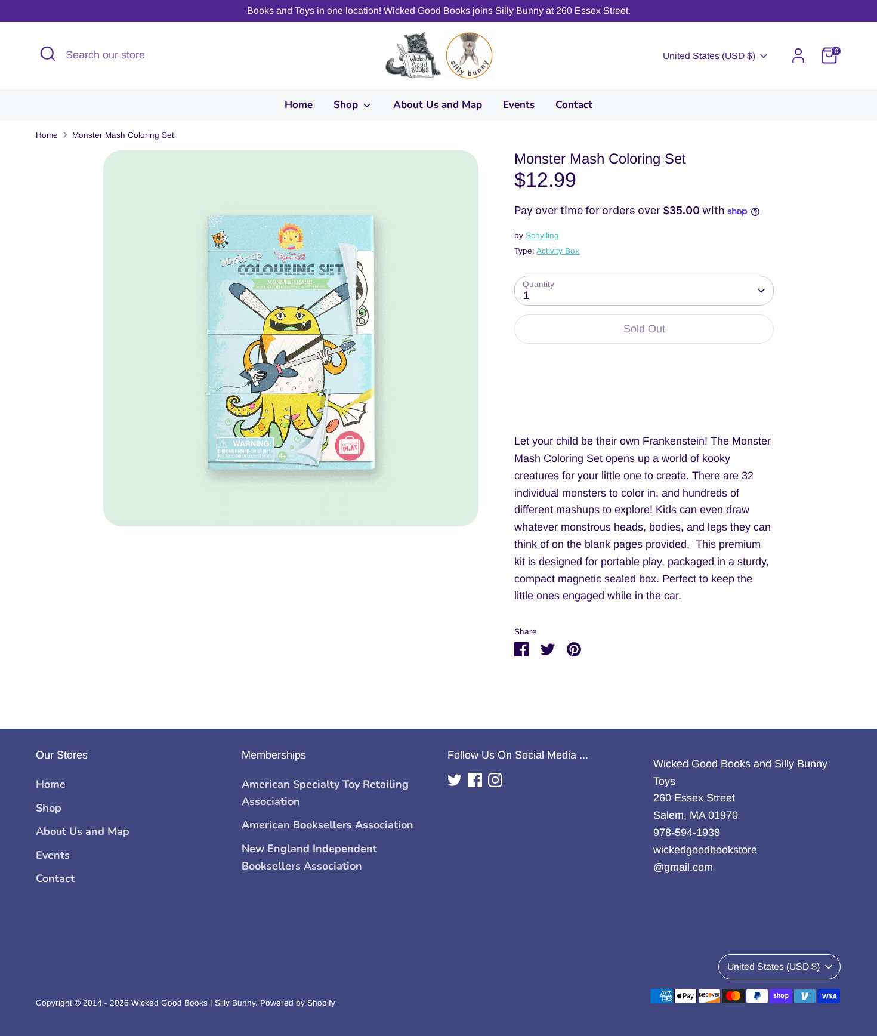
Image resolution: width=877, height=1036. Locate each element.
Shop (347, 105)
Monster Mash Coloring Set (123, 135)
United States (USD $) (709, 56)
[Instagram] (495, 780)
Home (299, 105)
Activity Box (557, 250)
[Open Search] (48, 54)
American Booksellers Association (327, 825)
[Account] (798, 55)
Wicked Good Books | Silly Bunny (193, 1002)
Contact (573, 105)
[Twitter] (454, 780)
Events (519, 105)
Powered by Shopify (297, 1002)
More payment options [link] (644, 396)
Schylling (542, 235)
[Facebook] (475, 780)
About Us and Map (437, 105)
